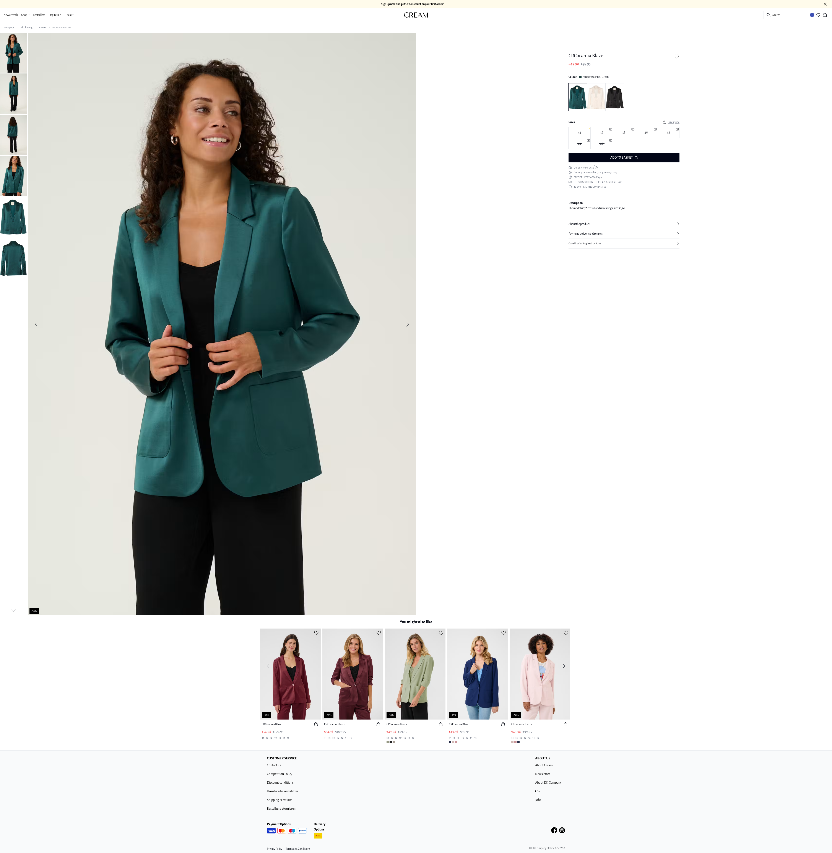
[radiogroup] (624, 138)
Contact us (274, 765)
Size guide (673, 122)
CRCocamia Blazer (61, 27)
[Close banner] (825, 4)
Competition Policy (279, 774)
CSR (538, 791)
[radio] (579, 132)
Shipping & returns (279, 800)
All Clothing (26, 27)
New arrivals (10, 14)
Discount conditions (280, 782)
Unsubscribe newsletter (282, 791)
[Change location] (812, 14)
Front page (9, 27)
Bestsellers (39, 14)
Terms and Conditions (298, 848)
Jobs (538, 800)
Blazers (42, 27)
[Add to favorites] (677, 56)
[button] (624, 224)
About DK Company (548, 782)
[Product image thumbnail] (13, 52)
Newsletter (542, 774)
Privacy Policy (274, 848)
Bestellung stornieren (281, 808)
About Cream (544, 765)
